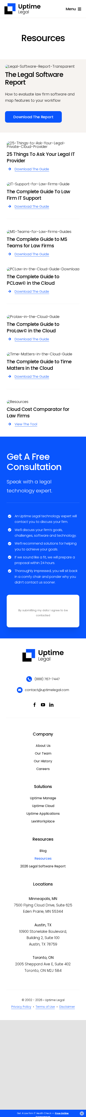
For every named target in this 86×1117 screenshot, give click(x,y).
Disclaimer (67, 1007)
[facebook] (35, 705)
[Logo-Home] (22, 4)
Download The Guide (32, 169)
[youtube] (43, 705)
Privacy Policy (21, 1007)
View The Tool (26, 424)
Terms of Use (45, 1007)
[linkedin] (51, 705)
